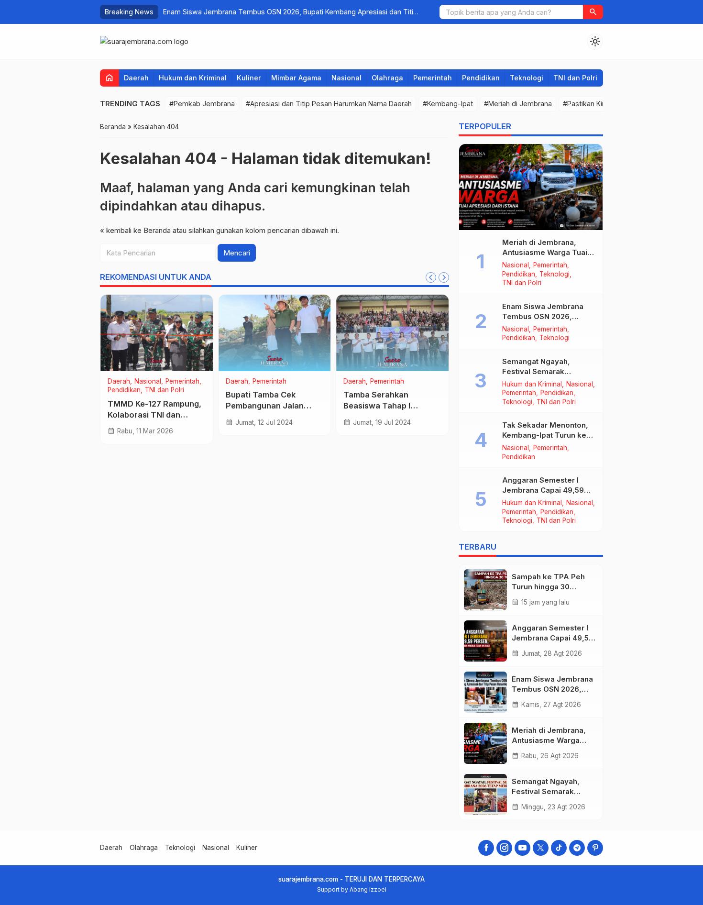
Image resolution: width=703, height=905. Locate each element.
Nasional (346, 78)
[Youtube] (522, 848)
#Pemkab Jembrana (202, 103)
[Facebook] (486, 848)
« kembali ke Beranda (135, 230)
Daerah (136, 78)
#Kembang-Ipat (448, 103)
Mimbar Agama (296, 78)
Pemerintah (432, 78)
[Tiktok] (559, 848)
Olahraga (387, 78)
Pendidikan (481, 78)
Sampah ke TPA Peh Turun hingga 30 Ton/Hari (548, 586)
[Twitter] (541, 848)
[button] (593, 12)
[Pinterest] (595, 848)
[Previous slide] (431, 277)
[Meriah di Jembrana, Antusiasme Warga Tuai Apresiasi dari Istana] (531, 187)
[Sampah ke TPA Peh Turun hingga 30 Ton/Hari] (485, 589)
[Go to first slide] (444, 277)
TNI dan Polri (575, 78)
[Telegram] (577, 848)
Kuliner (249, 78)
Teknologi (526, 78)
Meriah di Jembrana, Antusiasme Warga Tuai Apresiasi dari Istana (268, 12)
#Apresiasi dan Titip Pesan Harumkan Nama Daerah (329, 103)
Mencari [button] (236, 252)
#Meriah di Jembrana (518, 103)
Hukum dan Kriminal (193, 78)
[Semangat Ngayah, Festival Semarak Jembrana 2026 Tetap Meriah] (485, 794)
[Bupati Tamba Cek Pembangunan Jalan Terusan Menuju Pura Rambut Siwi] (275, 333)
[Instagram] (504, 848)
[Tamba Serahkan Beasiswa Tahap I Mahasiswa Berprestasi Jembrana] (392, 333)
